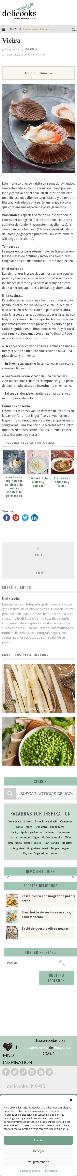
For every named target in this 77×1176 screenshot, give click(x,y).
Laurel (39, 573)
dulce (29, 826)
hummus (25, 837)
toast (45, 848)
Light (36, 837)
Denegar (38, 1151)
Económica (41, 826)
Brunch (39, 821)
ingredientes (38, 1047)
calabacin (51, 821)
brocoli (28, 821)
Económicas (57, 826)
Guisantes (38, 761)
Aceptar (39, 1140)
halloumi (50, 832)
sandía (55, 842)
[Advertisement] (38, 1001)
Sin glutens (33, 848)
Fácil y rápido (19, 832)
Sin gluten (18, 848)
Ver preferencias (38, 1162)
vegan (65, 848)
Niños (68, 837)
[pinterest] (16, 519)
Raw (46, 842)
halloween (64, 832)
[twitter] (25, 519)
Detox (19, 826)
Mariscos (40, 54)
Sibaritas (67, 842)
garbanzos (36, 832)
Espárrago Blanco (38, 709)
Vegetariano (41, 853)
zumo (54, 853)
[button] (71, 1100)
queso (37, 842)
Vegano (27, 853)
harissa (13, 837)
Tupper (55, 848)
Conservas (66, 821)
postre (28, 842)
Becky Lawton (12, 49)
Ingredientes (12, 54)
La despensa (27, 54)
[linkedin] (34, 519)
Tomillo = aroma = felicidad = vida (39, 29)
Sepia (38, 554)
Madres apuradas (52, 837)
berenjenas (14, 821)
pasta (18, 842)
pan (10, 842)
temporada (62, 1047)
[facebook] (6, 519)
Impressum (50, 1170)
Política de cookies (30, 1170)
